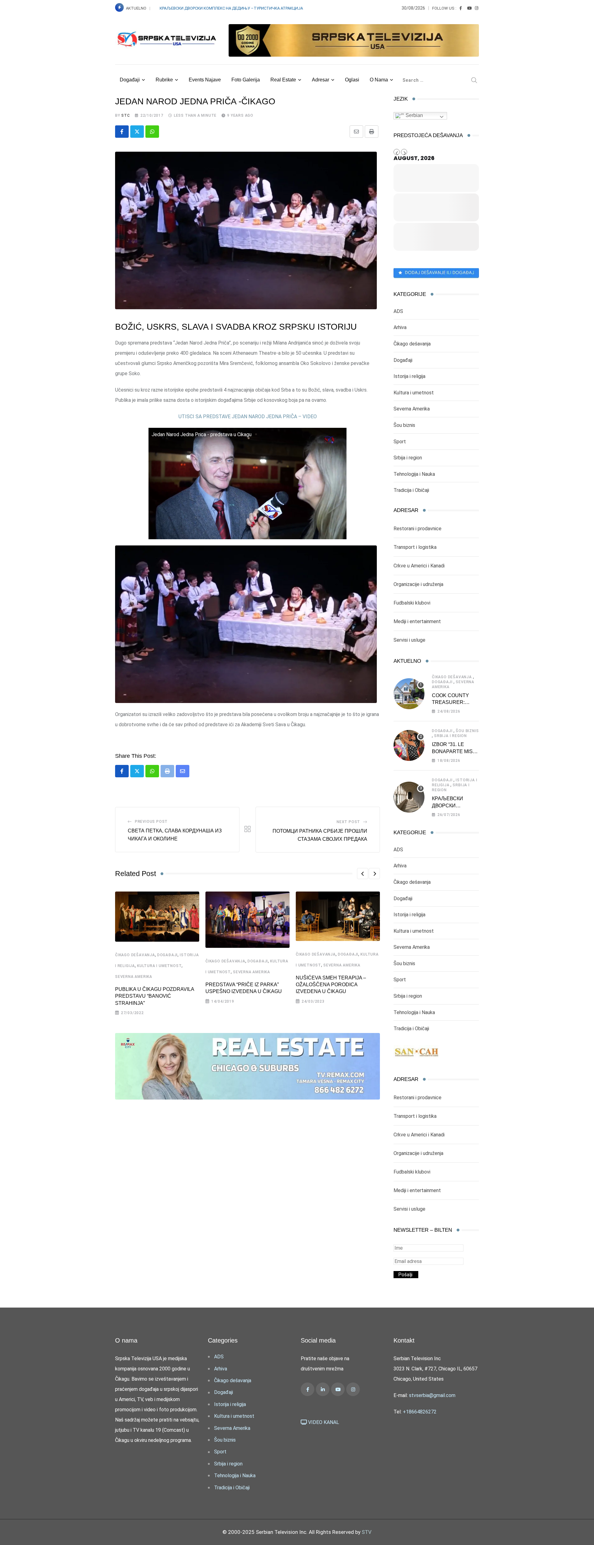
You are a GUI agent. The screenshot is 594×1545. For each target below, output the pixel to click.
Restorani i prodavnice (417, 529)
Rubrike (164, 79)
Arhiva (400, 327)
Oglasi (352, 79)
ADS (398, 311)
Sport (400, 442)
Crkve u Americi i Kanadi (419, 566)
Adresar (320, 79)
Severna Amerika (133, 976)
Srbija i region (408, 458)
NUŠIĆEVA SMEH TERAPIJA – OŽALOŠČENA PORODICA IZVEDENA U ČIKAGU (331, 984)
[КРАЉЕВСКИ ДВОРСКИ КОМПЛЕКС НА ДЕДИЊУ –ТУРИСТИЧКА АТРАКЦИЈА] (409, 797)
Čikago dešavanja (135, 955)
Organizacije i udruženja (418, 584)
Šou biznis (404, 425)
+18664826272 (420, 1412)
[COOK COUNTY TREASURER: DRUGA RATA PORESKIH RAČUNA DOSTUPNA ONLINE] (409, 693)
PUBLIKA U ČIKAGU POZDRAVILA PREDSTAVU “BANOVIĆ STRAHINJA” (154, 996)
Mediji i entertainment (417, 621)
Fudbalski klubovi (412, 603)
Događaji (130, 79)
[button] (362, 873)
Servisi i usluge (409, 640)
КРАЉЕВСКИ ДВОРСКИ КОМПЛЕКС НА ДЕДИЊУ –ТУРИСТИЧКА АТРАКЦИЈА (232, 8)
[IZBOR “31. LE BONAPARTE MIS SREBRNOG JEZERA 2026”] (409, 745)
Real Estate (283, 79)
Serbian (413, 115)
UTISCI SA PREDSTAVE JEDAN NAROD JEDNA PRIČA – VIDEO (248, 416)
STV (367, 1532)
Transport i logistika (415, 547)
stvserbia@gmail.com (432, 1395)
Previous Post (151, 821)
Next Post (348, 822)
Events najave (205, 79)
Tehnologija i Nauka (414, 474)
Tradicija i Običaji (411, 490)
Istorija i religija (409, 376)
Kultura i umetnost (159, 966)
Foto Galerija (245, 79)
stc (125, 115)
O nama (379, 79)
